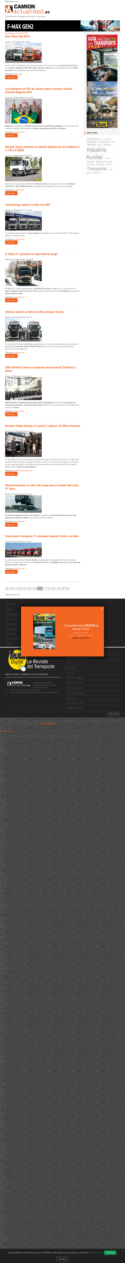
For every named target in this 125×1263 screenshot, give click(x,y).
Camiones (92, 141)
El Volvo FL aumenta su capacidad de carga (31, 254)
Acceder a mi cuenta (74, 708)
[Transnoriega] (23, 220)
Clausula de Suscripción (75, 693)
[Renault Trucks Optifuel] (23, 169)
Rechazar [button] (3, 743)
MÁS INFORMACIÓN (48, 723)
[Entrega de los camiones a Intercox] (23, 330)
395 (19, 588)
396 (24, 588)
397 (29, 588)
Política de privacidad (74, 683)
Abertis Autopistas (94, 139)
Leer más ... (11, 77)
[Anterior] (11, 588)
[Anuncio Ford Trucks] (62, 25)
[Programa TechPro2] (23, 388)
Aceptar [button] (3, 741)
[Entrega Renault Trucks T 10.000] (23, 444)
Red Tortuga (100, 164)
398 (35, 588)
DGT (113, 142)
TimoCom (109, 164)
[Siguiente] (64, 588)
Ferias (100, 145)
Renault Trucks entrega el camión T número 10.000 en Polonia (42, 426)
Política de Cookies (73, 688)
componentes (104, 141)
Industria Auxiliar (96, 153)
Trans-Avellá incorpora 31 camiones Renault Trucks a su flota (42, 536)
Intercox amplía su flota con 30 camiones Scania (34, 312)
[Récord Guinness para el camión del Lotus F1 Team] (23, 504)
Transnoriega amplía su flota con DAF (27, 205)
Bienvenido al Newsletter (75, 678)
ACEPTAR (110, 1253)
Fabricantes (20, 132)
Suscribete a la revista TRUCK (78, 657)
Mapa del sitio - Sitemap (75, 703)
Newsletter (70, 672)
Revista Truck (71, 667)
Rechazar (62, 1259)
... (15, 588)
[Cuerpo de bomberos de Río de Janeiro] (23, 111)
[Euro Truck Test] (23, 52)
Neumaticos (91, 164)
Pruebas (19, 74)
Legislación (91, 162)
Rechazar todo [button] (5, 728)
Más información (95, 1253)
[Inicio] (7, 588)
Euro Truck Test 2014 (17, 36)
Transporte (97, 168)
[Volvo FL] (23, 273)
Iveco (107, 158)
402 (54, 588)
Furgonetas (107, 144)
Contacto (69, 662)
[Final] (68, 588)
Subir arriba (113, 714)
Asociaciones (106, 139)
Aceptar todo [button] (5, 726)
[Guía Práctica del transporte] (102, 58)
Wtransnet (96, 172)
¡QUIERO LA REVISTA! (81, 638)
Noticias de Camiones (24, 470)
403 (59, 588)
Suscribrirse (70, 698)
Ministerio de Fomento (104, 161)
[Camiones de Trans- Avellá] (23, 550)
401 (48, 588)
